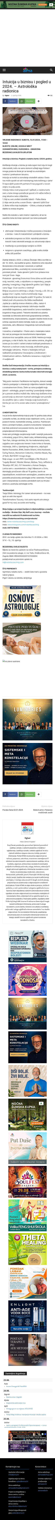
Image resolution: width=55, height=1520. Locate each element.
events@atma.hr (14, 1497)
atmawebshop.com (45, 1475)
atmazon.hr (42, 1484)
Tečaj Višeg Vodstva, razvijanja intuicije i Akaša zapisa (26, 1414)
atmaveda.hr (43, 1490)
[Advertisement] (27, 38)
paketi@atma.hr (18, 1513)
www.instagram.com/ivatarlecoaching (23, 524)
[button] (4, 70)
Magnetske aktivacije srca (15, 1403)
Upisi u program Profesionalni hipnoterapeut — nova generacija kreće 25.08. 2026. (25, 1426)
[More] (38, 101)
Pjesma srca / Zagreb (14, 1397)
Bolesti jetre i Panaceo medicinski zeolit (42, 811)
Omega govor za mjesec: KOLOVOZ (19, 1409)
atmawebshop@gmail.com (18, 1488)
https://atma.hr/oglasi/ (27, 842)
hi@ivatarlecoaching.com (13, 562)
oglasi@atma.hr (22, 1481)
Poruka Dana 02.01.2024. (13, 810)
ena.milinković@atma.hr (17, 1506)
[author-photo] (27, 834)
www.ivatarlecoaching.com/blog (20, 521)
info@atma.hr (13, 1475)
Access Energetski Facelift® (16, 1386)
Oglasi (7, 95)
